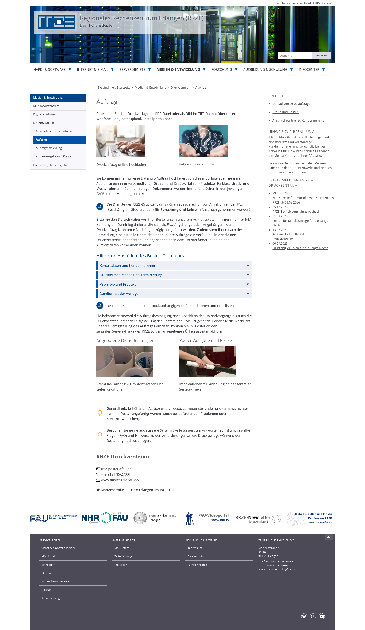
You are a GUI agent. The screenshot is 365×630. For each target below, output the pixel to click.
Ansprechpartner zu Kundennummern (300, 120)
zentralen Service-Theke (115, 331)
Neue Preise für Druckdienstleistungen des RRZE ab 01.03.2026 (303, 200)
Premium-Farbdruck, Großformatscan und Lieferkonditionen (129, 386)
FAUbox (46, 573)
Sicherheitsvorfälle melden (58, 548)
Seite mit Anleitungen (177, 430)
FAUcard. (315, 156)
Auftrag (41, 139)
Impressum (194, 548)
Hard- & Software (49, 69)
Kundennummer (280, 146)
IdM (248, 219)
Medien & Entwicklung (178, 69)
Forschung (221, 69)
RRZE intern (121, 548)
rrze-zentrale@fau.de (281, 569)
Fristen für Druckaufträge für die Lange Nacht (300, 223)
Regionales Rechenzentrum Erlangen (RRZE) (142, 18)
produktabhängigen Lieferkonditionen (178, 305)
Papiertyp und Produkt (118, 284)
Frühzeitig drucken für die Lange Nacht (300, 248)
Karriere (326, 3)
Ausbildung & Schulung (265, 69)
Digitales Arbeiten (44, 114)
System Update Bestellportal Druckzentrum (292, 236)
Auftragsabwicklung (49, 148)
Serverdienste (132, 69)
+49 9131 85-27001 (116, 474)
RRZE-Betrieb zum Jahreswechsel (295, 211)
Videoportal (48, 564)
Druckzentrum (43, 123)
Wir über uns (283, 3)
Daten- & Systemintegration (51, 165)
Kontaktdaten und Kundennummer (127, 265)
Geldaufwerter (278, 163)
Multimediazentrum (46, 106)
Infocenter (309, 69)
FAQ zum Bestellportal (197, 164)
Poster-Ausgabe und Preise (53, 156)
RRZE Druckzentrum (122, 456)
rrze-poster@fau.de (116, 468)
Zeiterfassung (123, 556)
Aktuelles (297, 3)
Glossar (46, 590)
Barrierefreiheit (197, 564)
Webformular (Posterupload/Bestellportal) (130, 118)
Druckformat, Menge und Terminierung (131, 275)
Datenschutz (195, 556)
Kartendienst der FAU (55, 581)
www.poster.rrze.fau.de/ (120, 479)
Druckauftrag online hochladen (121, 164)
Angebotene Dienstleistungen (55, 131)
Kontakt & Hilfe (312, 3)
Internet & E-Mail (92, 69)
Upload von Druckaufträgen (292, 104)
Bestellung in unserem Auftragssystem (187, 219)
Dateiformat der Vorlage (119, 293)
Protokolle (120, 564)
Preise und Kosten (285, 112)
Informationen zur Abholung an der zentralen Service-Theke (215, 386)
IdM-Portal (48, 556)
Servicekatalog (50, 598)
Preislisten (225, 305)
